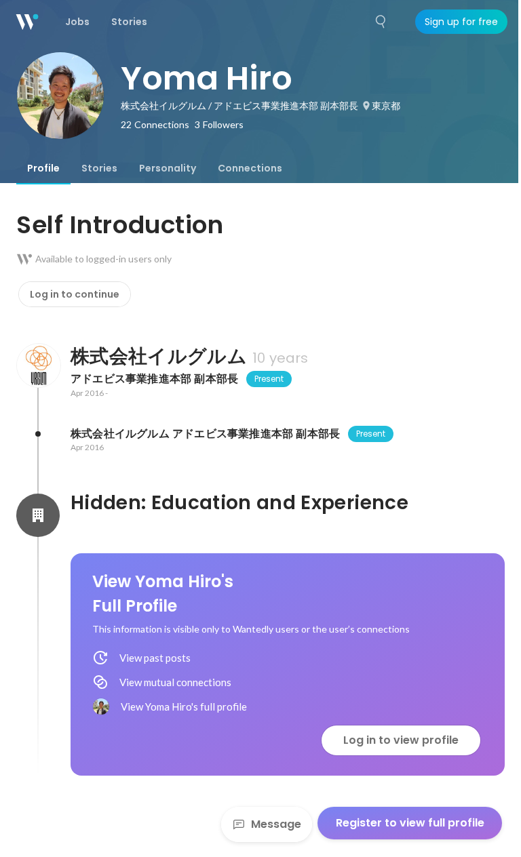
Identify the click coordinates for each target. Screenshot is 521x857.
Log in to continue (74, 294)
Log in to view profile (401, 740)
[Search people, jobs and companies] (381, 21)
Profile (43, 168)
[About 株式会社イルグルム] (38, 365)
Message (276, 824)
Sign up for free (461, 21)
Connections (250, 168)
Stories (99, 168)
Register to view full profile (410, 823)
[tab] (43, 168)
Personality (167, 168)
